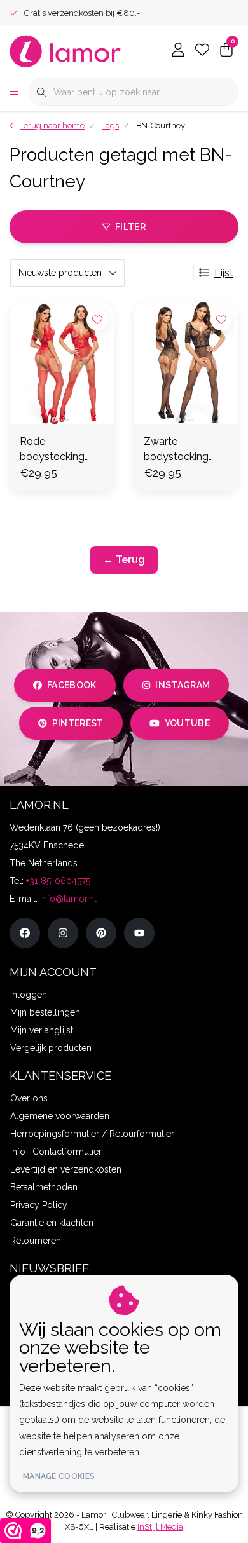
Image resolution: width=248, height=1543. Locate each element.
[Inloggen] (178, 50)
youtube (187, 723)
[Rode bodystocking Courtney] (62, 363)
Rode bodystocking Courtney (52, 450)
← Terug (124, 560)
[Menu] (14, 92)
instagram (182, 685)
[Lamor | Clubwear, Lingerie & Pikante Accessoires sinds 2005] (65, 50)
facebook (72, 685)
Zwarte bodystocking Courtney (176, 450)
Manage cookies (59, 1476)
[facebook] (25, 933)
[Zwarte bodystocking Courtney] (186, 363)
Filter (130, 227)
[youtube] (139, 933)
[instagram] (63, 933)
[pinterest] (101, 933)
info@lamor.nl (68, 899)
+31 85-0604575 (58, 881)
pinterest (78, 723)
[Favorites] (202, 50)
